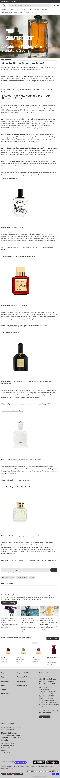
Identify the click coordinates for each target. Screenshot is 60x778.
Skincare (44, 9)
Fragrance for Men (23, 673)
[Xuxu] (39, 648)
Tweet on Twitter (22, 577)
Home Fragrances (5, 12)
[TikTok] (2, 762)
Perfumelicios (8, 59)
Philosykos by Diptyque (10, 178)
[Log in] (53, 5)
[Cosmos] (23, 648)
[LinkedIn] (11, 762)
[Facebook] (6, 762)
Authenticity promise (47, 766)
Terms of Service (13, 766)
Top (17, 9)
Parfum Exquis (6, 172)
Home (2, 59)
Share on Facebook (9, 577)
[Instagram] (4, 762)
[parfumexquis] (4, 5)
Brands (27, 12)
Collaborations (5, 766)
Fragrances (4, 9)
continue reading (9, 603)
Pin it (32, 577)
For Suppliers (4, 768)
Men (30, 9)
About (33, 12)
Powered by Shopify (37, 776)
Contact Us (5, 681)
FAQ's (3, 685)
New (11, 9)
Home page (5, 693)
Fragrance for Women (24, 677)
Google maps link (44, 717)
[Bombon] (8, 648)
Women (23, 9)
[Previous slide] (52, 644)
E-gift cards (5, 673)
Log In (3, 677)
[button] (8, 653)
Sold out (39, 653)
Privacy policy (38, 766)
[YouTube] (13, 762)
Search (3, 689)
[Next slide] (57, 644)
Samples (36, 9)
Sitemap (11, 768)
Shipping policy (30, 766)
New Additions (22, 685)
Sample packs (21, 681)
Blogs (20, 12)
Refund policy (21, 766)
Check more (52, 638)
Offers (15, 12)
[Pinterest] (8, 762)
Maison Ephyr (9, 729)
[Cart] (57, 5)
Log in (3, 773)
